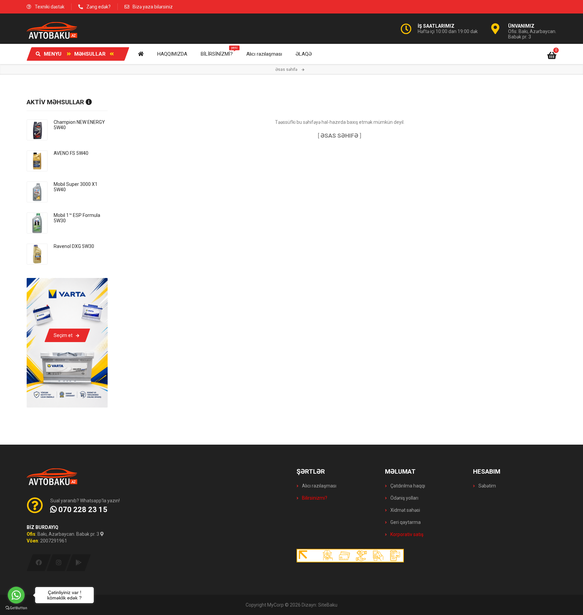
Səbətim (486, 485)
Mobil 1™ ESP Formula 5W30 (77, 218)
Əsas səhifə (286, 69)
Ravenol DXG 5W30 (74, 246)
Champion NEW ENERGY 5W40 (79, 124)
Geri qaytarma (405, 522)
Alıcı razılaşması (318, 485)
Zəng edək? (98, 6)
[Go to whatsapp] (16, 595)
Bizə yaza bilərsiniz (153, 6)
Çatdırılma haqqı (407, 485)
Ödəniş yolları (403, 498)
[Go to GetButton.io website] (16, 608)
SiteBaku (327, 605)
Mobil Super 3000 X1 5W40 (76, 186)
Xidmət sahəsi (404, 510)
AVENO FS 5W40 (71, 153)
